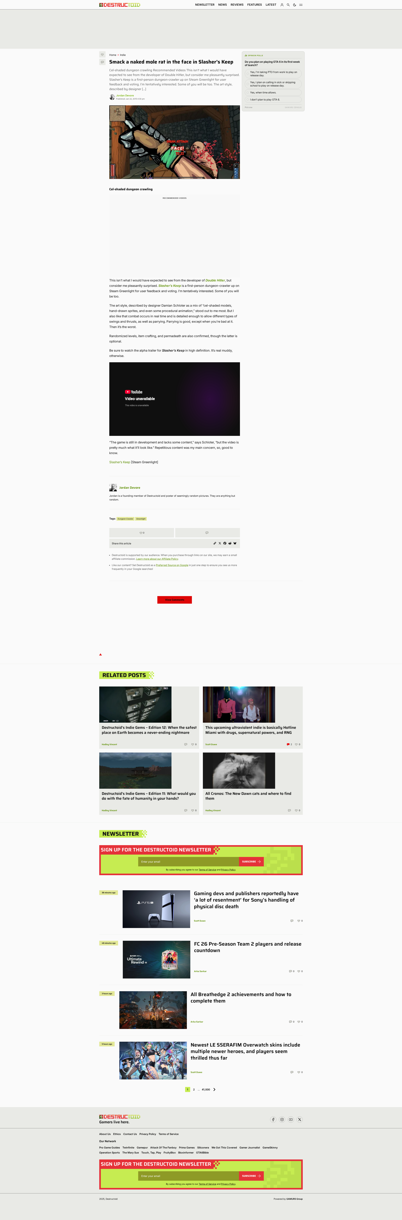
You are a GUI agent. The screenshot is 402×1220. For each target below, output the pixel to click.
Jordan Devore (125, 95)
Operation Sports (109, 1152)
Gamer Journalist (249, 1147)
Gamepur (142, 1147)
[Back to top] (100, 654)
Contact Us (130, 1134)
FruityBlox (170, 1152)
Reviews (237, 4)
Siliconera (203, 1147)
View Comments (174, 600)
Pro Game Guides (109, 1147)
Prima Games (187, 1147)
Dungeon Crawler (125, 519)
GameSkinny (270, 1147)
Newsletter (205, 4)
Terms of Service (207, 869)
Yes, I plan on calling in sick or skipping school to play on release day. (272, 84)
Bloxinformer (186, 1152)
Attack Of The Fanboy (163, 1147)
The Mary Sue (130, 1152)
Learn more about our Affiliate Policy (157, 558)
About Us (105, 1134)
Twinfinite (128, 1147)
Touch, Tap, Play (151, 1152)
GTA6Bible (202, 1152)
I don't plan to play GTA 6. (265, 99)
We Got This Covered (224, 1147)
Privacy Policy (228, 869)
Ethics (117, 1134)
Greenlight (140, 519)
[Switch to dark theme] (294, 5)
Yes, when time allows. (263, 92)
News (222, 4)
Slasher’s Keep (119, 462)
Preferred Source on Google (172, 565)
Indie (123, 55)
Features (254, 4)
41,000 (206, 1089)
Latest (271, 4)
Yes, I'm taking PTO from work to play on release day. (273, 73)
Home (112, 55)
